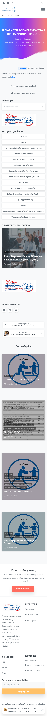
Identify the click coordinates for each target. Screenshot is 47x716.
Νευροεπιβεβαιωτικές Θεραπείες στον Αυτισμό (20, 541)
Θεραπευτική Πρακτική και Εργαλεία (23, 177)
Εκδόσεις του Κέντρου (23, 165)
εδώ (13, 77)
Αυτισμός (28, 39)
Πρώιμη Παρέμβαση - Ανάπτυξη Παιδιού (23, 194)
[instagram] (12, 3)
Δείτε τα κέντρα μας (11, 16)
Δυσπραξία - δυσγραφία (23, 159)
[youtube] (8, 3)
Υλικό (23, 205)
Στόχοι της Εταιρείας (23, 200)
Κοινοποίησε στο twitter (24, 93)
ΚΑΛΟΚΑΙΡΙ (23, 182)
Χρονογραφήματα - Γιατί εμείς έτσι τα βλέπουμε (23, 211)
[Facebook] (4, 3)
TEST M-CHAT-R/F (12, 432)
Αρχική (18, 39)
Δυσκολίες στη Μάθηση (23, 154)
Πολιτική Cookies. (31, 711)
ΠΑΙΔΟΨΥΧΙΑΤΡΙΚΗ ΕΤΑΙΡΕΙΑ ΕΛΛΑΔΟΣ (21, 380)
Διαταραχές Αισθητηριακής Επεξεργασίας (24, 148)
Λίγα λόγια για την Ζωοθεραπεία (18, 491)
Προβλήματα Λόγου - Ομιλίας (23, 188)
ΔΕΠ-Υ (23, 142)
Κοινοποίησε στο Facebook (24, 86)
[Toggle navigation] (43, 10)
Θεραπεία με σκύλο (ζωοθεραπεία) (23, 171)
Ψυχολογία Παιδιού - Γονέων (23, 217)
